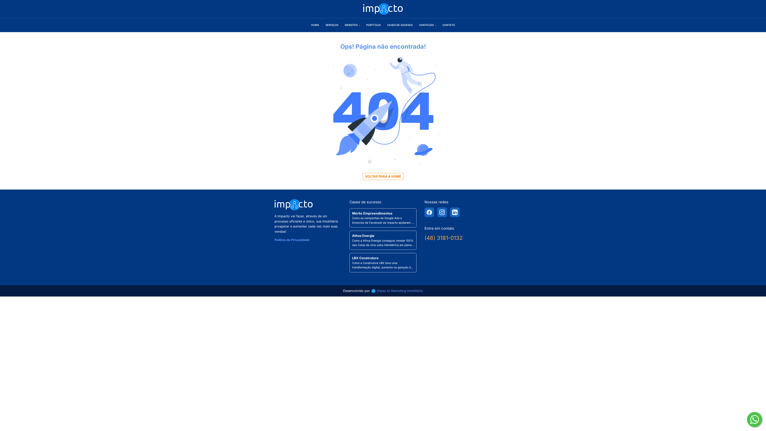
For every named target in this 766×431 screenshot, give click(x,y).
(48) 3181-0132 (443, 238)
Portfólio (373, 25)
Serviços (332, 25)
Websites (351, 25)
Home (315, 25)
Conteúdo (426, 25)
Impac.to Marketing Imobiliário (400, 291)
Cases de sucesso (400, 25)
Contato (448, 25)
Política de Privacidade (292, 240)
